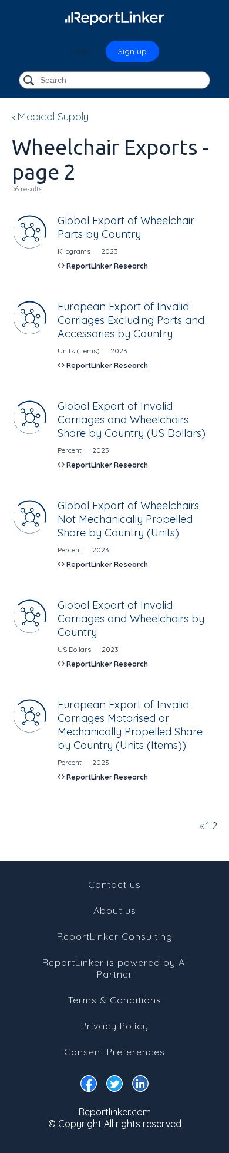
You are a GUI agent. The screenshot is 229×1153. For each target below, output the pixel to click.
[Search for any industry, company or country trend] (29, 81)
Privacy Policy (115, 1026)
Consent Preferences (114, 1052)
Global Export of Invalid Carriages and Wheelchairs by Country (131, 618)
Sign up (132, 51)
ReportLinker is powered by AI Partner (114, 968)
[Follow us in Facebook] (88, 1086)
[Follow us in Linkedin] (140, 1086)
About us (114, 910)
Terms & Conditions (114, 1000)
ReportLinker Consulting (115, 936)
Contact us (114, 884)
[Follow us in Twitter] (114, 1086)
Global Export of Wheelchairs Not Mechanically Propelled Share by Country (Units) (128, 519)
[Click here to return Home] (114, 17)
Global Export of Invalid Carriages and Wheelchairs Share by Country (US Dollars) (132, 419)
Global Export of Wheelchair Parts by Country (126, 227)
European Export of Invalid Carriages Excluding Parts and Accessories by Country (131, 320)
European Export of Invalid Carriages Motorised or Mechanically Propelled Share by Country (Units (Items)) (130, 725)
